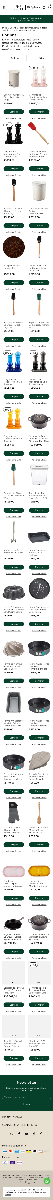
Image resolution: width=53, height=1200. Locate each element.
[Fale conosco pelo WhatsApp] (47, 1181)
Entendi (8, 1195)
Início (4, 28)
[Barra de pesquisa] (43, 7)
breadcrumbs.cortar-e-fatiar (33, 28)
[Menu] (4, 7)
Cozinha (14, 28)
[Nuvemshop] (26, 1183)
